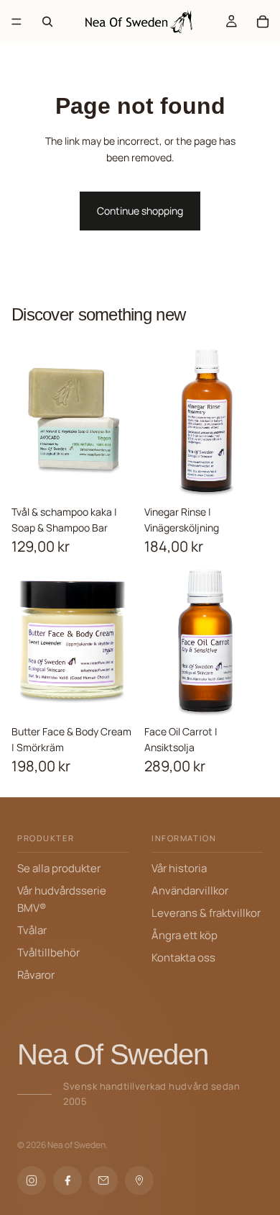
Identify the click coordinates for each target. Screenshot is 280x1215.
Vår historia (179, 868)
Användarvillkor (189, 890)
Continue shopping (140, 211)
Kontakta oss (183, 957)
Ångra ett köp (184, 935)
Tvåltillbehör (48, 952)
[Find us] (139, 1180)
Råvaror (36, 974)
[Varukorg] (263, 21)
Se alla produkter (59, 868)
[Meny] (16, 21)
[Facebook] (67, 1180)
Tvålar (32, 930)
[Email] (103, 1180)
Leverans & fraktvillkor (206, 912)
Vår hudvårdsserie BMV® (61, 899)
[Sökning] (47, 21)
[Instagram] (31, 1180)
